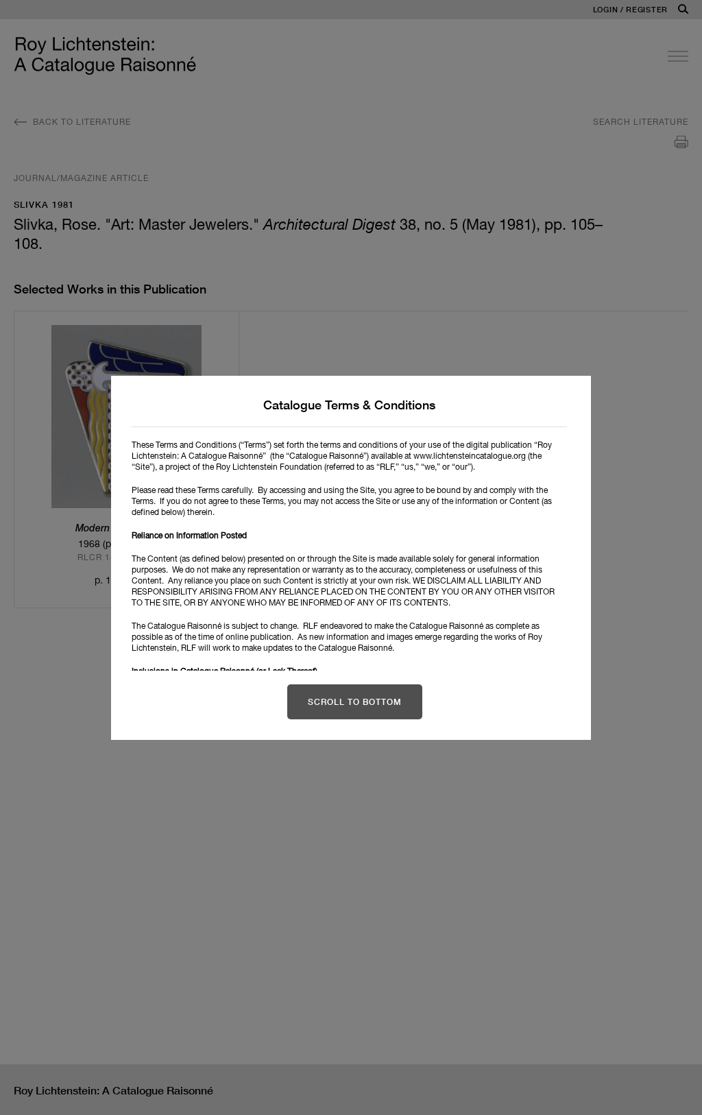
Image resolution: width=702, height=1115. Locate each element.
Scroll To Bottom (355, 702)
